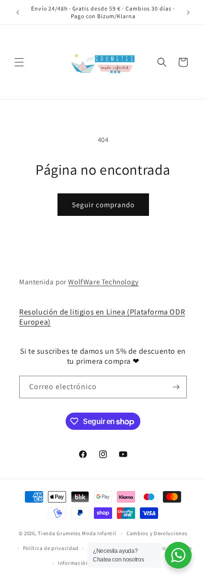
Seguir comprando (103, 204)
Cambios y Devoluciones (156, 533)
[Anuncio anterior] (17, 12)
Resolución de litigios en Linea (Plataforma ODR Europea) (102, 317)
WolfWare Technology (103, 281)
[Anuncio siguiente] (188, 12)
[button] (19, 62)
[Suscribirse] (175, 387)
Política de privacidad (51, 548)
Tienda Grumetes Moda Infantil (77, 533)
